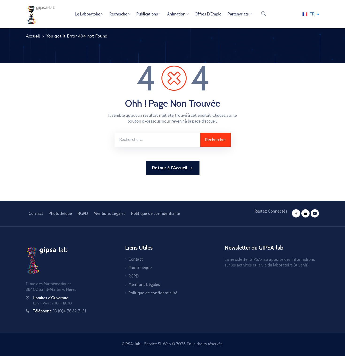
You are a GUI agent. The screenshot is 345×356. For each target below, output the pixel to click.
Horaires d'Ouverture (50, 298)
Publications (147, 14)
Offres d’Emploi (208, 14)
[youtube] (315, 213)
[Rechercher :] (157, 140)
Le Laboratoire (87, 14)
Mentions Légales (109, 213)
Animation (176, 14)
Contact (36, 213)
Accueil (33, 36)
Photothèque (60, 213)
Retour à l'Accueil (170, 168)
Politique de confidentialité (155, 213)
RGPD (83, 213)
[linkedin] (305, 213)
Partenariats (238, 14)
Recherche (118, 14)
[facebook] (296, 213)
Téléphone (59, 311)
